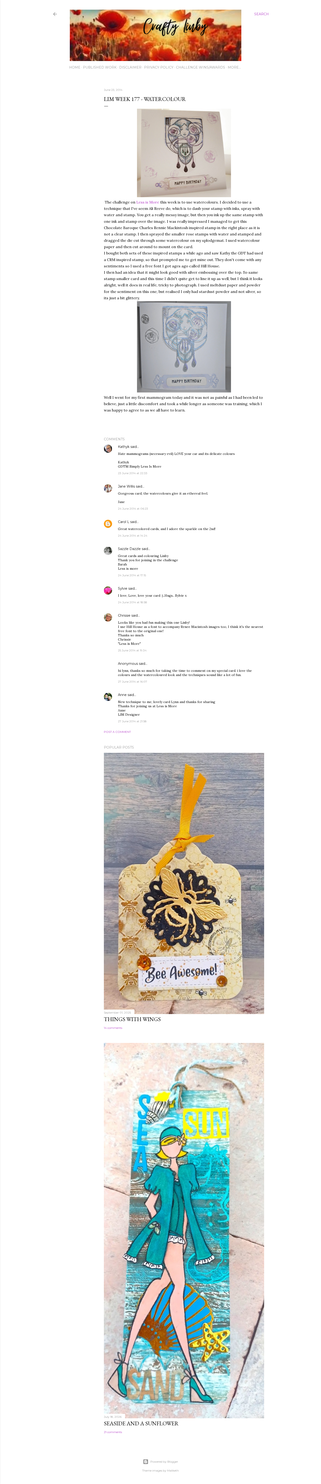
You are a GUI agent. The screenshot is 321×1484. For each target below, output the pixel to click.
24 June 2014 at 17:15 (132, 575)
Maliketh (173, 1470)
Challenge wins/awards (200, 67)
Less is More (147, 202)
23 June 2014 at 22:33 (132, 473)
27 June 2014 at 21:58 (132, 721)
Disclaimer (130, 67)
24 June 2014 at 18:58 (132, 602)
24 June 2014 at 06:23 (133, 508)
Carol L (123, 522)
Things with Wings (132, 1019)
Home (74, 67)
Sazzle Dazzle (129, 549)
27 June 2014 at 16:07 (132, 681)
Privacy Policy (158, 67)
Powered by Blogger (164, 1461)
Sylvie (122, 588)
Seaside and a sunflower (141, 1423)
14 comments (113, 1028)
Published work (100, 67)
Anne (122, 695)
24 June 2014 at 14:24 (132, 535)
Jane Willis (126, 486)
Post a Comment (117, 732)
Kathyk (123, 447)
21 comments (113, 1432)
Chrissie (124, 615)
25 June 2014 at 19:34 (132, 650)
